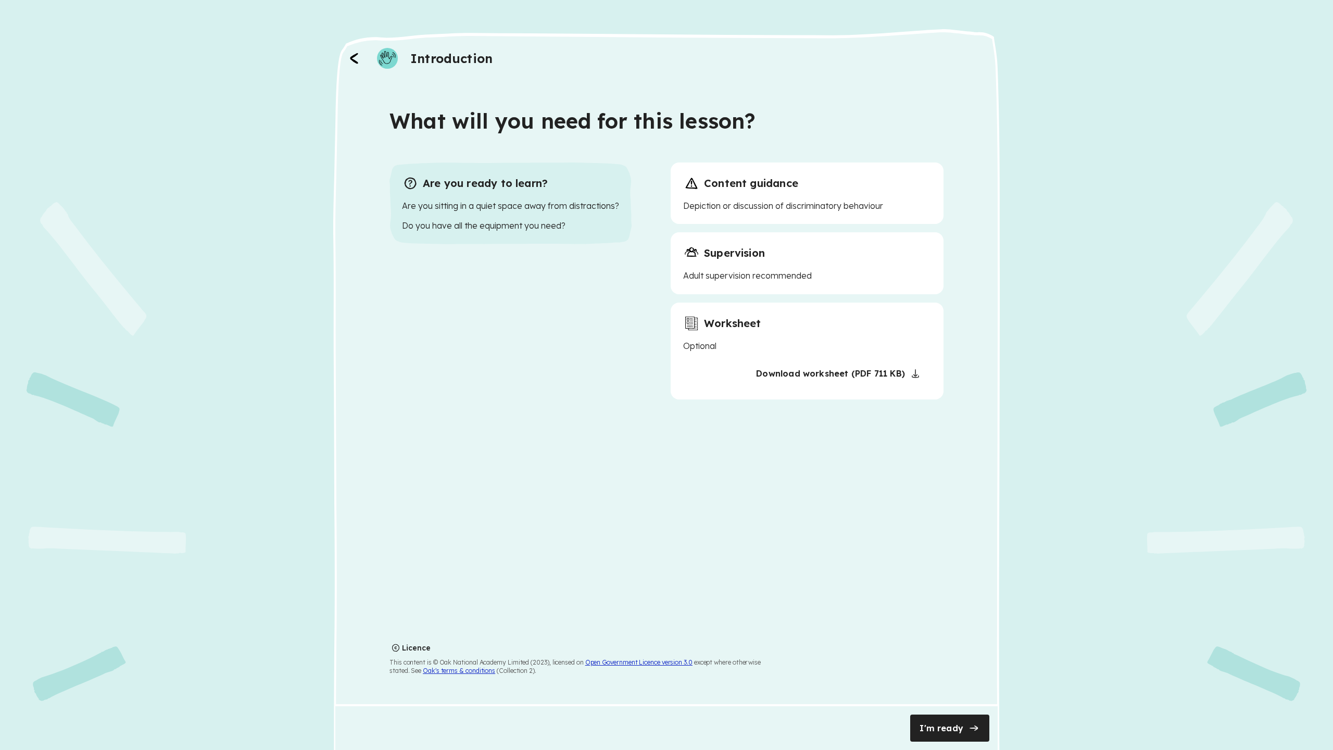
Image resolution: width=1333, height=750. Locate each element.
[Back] (354, 58)
